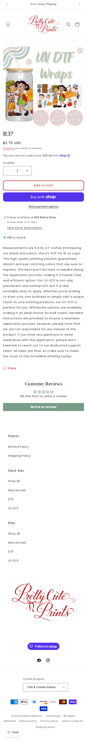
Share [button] (12, 368)
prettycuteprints (32, 716)
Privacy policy (49, 721)
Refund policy (28, 721)
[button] (8, 24)
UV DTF (13, 508)
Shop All (14, 481)
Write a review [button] (43, 407)
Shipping (8, 148)
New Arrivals (17, 490)
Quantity (9, 163)
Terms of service (72, 721)
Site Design (53, 716)
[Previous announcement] (7, 4)
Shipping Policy (19, 456)
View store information (24, 228)
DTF (11, 499)
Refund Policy (18, 447)
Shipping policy (45, 727)
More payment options (43, 206)
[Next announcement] (79, 4)
